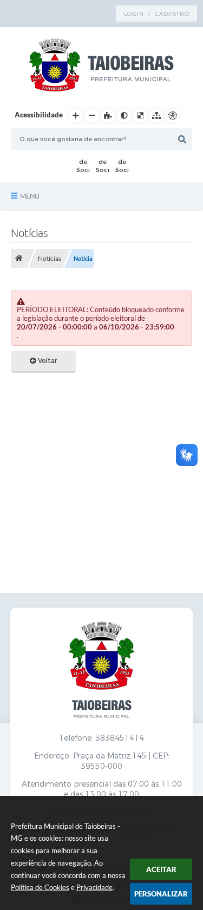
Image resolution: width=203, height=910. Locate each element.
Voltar (46, 361)
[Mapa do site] (156, 116)
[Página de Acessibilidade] (173, 116)
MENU (30, 196)
